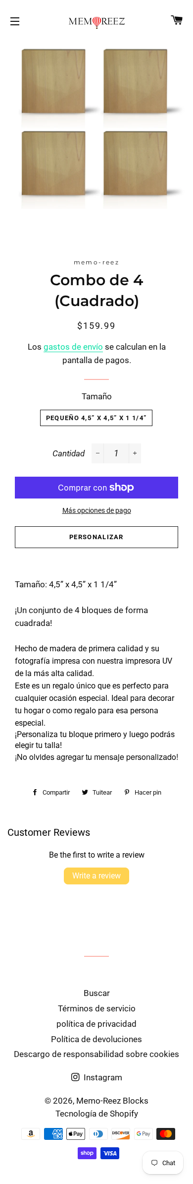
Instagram (102, 1077)
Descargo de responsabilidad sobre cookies (96, 1054)
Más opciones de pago (96, 510)
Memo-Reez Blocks (112, 1101)
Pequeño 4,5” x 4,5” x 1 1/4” (96, 418)
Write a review (96, 875)
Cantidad (68, 453)
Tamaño (97, 396)
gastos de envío (73, 347)
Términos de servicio (97, 1008)
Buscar (97, 993)
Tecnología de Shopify (96, 1114)
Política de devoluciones (96, 1039)
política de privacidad (96, 1024)
